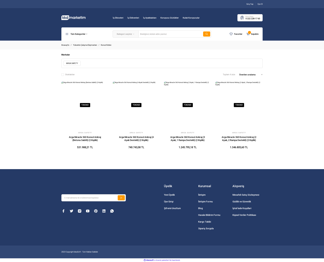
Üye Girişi (168, 201)
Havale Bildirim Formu (209, 215)
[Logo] (76, 18)
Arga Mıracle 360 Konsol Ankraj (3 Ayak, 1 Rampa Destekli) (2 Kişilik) (187, 138)
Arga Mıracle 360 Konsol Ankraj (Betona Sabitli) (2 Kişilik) (85, 138)
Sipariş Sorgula (206, 228)
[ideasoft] (149, 260)
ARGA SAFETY (85, 133)
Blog (200, 208)
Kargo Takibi (204, 221)
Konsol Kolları (106, 45)
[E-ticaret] (161, 260)
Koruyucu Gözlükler (169, 18)
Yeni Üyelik (169, 194)
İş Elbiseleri (118, 18)
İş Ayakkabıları (149, 18)
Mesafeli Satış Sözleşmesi (245, 194)
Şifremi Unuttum (172, 208)
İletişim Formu (205, 201)
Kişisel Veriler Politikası (244, 215)
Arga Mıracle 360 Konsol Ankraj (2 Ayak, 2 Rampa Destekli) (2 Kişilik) (239, 138)
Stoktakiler (70, 74)
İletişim (202, 194)
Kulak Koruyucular (191, 18)
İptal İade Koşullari (241, 208)
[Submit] (121, 197)
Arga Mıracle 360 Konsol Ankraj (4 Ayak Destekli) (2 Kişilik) (136, 138)
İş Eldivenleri (133, 18)
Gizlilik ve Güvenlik (241, 201)
